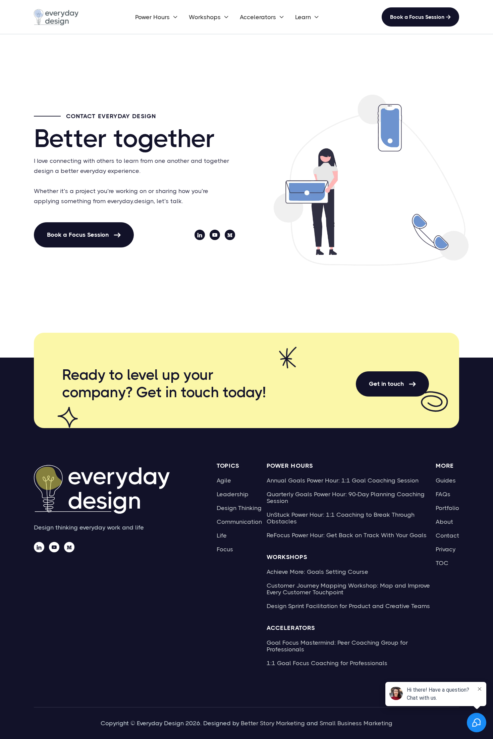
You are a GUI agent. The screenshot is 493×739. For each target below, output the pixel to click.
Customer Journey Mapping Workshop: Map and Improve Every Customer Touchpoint (348, 589)
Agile (224, 480)
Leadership (233, 494)
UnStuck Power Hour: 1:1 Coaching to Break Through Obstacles (341, 518)
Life (222, 535)
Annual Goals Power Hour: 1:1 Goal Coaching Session (343, 480)
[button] (156, 17)
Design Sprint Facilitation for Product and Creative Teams (348, 606)
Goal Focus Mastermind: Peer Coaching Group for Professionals (337, 646)
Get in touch (392, 383)
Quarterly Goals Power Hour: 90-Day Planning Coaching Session (346, 497)
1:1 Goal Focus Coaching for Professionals (327, 663)
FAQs (443, 494)
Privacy (445, 549)
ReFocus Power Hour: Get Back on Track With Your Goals (347, 535)
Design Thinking (239, 508)
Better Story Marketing (273, 723)
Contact (447, 535)
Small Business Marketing (356, 723)
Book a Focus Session (420, 17)
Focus (225, 549)
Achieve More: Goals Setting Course (317, 571)
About (444, 521)
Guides (446, 480)
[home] (57, 17)
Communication (239, 521)
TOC (442, 563)
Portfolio (447, 508)
